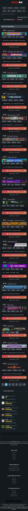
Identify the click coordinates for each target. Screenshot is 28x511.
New (22, 163)
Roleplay (19, 121)
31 (24, 384)
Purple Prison (12, 399)
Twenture (11, 416)
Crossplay (9, 58)
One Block (22, 7)
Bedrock (13, 11)
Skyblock (10, 7)
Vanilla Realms (12, 428)
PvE (17, 36)
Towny (14, 121)
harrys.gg (11, 405)
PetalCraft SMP (12, 422)
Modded (19, 11)
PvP (13, 36)
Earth (7, 332)
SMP (9, 11)
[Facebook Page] (7, 501)
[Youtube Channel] (18, 501)
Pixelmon (16, 7)
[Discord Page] (12, 501)
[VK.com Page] (20, 501)
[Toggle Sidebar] (3, 2)
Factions (4, 142)
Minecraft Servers (5, 14)
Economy (21, 36)
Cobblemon (4, 100)
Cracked (9, 370)
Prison (4, 11)
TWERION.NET (13, 411)
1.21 (17, 332)
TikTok (17, 163)
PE (8, 79)
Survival (5, 7)
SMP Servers (12, 14)
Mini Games (17, 184)
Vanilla (3, 163)
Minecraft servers (16, 441)
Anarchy (4, 36)
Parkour (13, 349)
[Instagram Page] (15, 501)
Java (24, 11)
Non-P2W (12, 205)
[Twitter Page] (10, 501)
